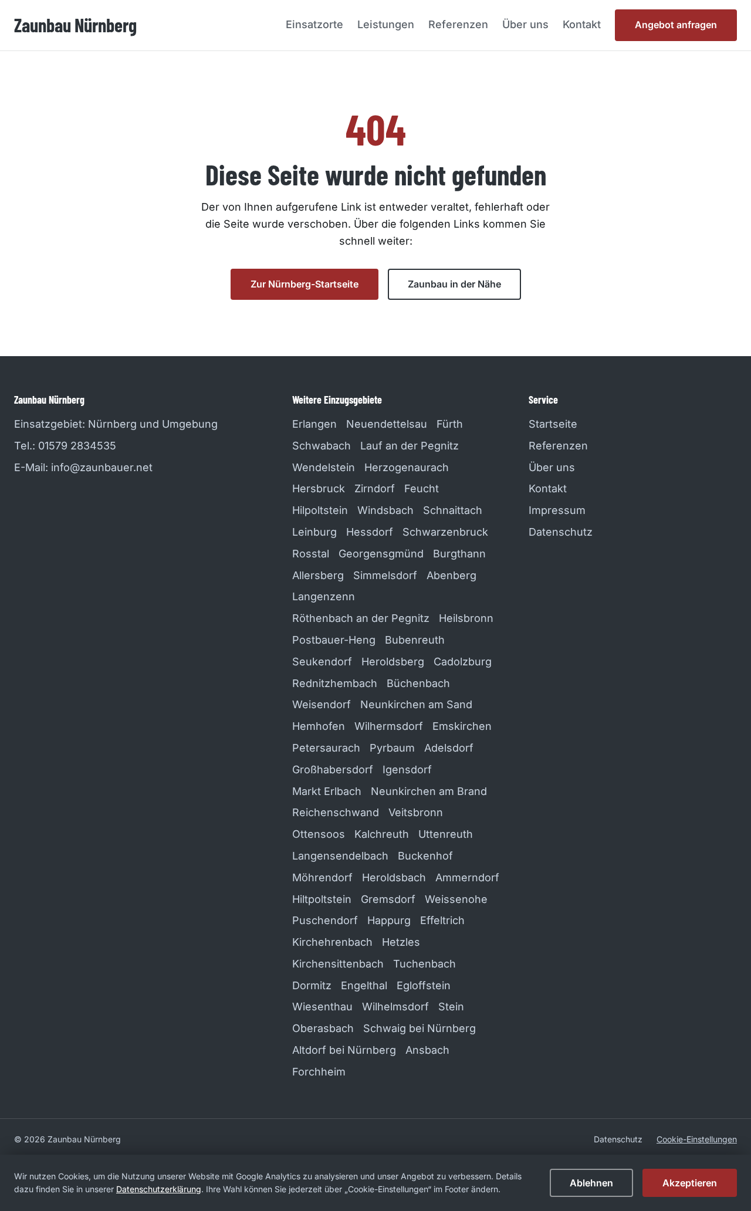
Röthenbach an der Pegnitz (360, 618)
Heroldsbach (394, 877)
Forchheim (319, 1071)
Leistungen (385, 24)
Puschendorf (325, 920)
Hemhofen (318, 726)
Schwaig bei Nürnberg (419, 1028)
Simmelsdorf (385, 575)
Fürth (450, 424)
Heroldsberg (392, 661)
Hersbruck (318, 488)
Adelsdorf (448, 748)
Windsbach (385, 510)
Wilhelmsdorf (395, 1006)
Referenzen (458, 24)
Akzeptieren (689, 1183)
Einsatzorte (314, 24)
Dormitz (311, 985)
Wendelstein (323, 467)
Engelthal (364, 985)
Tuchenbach (424, 964)
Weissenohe (456, 899)
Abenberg (451, 575)
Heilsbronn (466, 618)
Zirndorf (374, 488)
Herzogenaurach (406, 467)
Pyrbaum (392, 748)
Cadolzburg (463, 661)
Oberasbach (323, 1028)
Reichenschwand (335, 812)
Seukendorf (322, 661)
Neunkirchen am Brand (429, 791)
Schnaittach (452, 510)
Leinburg (314, 532)
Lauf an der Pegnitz (409, 445)
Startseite (553, 424)
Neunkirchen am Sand (416, 704)
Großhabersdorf (332, 769)
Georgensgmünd (381, 553)
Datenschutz (561, 532)
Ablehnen (591, 1183)
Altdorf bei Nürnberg (344, 1050)
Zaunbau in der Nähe (454, 284)
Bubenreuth (415, 640)
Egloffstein (424, 985)
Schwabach (321, 445)
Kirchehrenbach (332, 942)
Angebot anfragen (676, 25)
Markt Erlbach (326, 791)
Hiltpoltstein (321, 899)
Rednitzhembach (334, 683)
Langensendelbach (340, 856)
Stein (451, 1006)
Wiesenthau (322, 1006)
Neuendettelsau (386, 424)
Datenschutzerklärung (158, 1189)
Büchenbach (418, 683)
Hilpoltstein (320, 510)
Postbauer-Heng (334, 640)
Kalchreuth (381, 834)
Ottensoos (318, 834)
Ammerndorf (467, 877)
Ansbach (427, 1050)
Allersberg (318, 575)
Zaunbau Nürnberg (75, 24)
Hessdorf (369, 532)
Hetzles (401, 942)
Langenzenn (323, 596)
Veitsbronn (415, 812)
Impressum (557, 510)
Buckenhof (425, 856)
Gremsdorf (388, 899)
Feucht (421, 488)
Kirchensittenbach (338, 964)
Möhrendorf (322, 877)
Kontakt (582, 24)
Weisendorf (321, 704)
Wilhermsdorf (388, 726)
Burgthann (459, 553)
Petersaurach (326, 748)
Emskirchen (462, 726)
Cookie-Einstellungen (697, 1139)
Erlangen (314, 424)
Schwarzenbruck (445, 532)
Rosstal (310, 553)
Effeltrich (442, 920)
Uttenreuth (445, 834)
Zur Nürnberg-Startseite (304, 284)
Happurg (389, 920)
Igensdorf (407, 769)
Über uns (525, 24)
